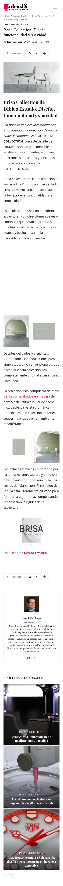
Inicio (6, 16)
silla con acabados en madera (28, 396)
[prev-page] (6, 876)
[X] (34, 657)
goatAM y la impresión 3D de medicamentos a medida (31, 738)
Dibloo (27, 184)
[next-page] (11, 876)
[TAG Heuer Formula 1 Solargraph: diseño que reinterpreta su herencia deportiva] (31, 839)
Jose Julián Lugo (14, 41)
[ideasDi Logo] (17, 7)
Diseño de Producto (20, 16)
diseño (14, 553)
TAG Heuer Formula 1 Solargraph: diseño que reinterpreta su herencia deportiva (31, 861)
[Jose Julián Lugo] (31, 604)
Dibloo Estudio (35, 553)
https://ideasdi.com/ (31, 622)
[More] (44, 53)
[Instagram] (28, 657)
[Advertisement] (31, 278)
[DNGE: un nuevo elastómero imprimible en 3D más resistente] (31, 777)
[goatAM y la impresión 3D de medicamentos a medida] (31, 714)
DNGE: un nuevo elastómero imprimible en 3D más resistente (31, 801)
